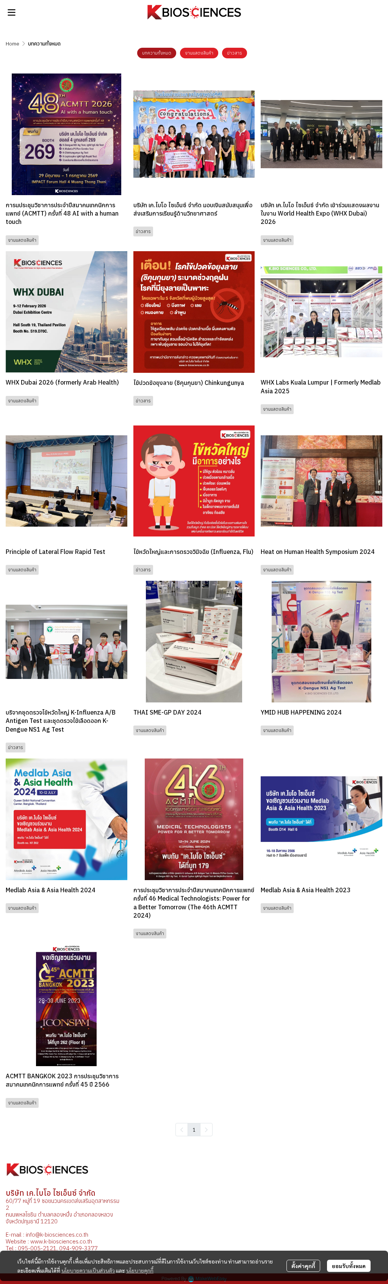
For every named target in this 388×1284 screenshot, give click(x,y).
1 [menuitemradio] (194, 1129)
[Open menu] (11, 12)
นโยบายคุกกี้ (139, 1270)
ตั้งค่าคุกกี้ (303, 1265)
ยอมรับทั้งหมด (349, 1265)
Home (12, 43)
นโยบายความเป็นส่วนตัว (88, 1270)
